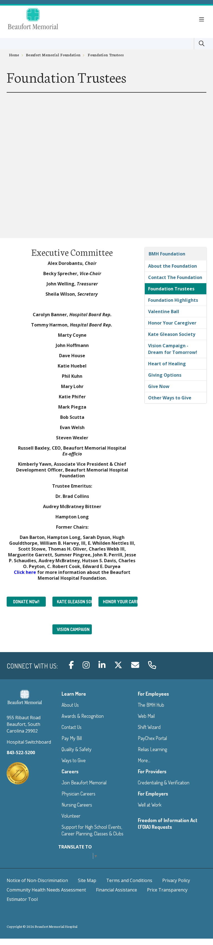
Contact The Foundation (175, 277)
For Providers (152, 771)
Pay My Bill (72, 738)
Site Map (87, 880)
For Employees (153, 694)
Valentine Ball (163, 311)
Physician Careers (78, 794)
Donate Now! (26, 601)
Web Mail (146, 716)
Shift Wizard (149, 727)
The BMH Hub (151, 705)
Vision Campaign (73, 629)
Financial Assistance (116, 890)
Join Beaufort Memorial (84, 782)
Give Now (158, 386)
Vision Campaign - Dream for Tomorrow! (172, 349)
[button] (202, 19)
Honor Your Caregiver (120, 601)
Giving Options (164, 375)
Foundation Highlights (173, 300)
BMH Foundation (167, 254)
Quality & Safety (77, 749)
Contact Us (72, 727)
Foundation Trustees (171, 289)
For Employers (153, 794)
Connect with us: (32, 666)
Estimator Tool (22, 899)
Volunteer (71, 816)
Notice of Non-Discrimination (37, 880)
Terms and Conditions (129, 880)
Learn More (74, 694)
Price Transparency (167, 890)
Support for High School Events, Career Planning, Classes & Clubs (92, 830)
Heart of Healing (167, 364)
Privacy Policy (176, 880)
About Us (70, 705)
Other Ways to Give (169, 398)
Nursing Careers (77, 805)
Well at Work (149, 805)
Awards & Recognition (83, 716)
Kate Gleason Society (74, 601)
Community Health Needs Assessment (46, 890)
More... (144, 760)
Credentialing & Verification (163, 782)
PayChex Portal (152, 738)
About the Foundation (172, 266)
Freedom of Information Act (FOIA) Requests (167, 823)
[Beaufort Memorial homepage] (40, 20)
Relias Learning (152, 749)
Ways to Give (74, 760)
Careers (70, 771)
